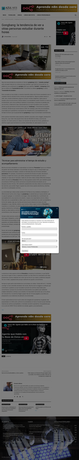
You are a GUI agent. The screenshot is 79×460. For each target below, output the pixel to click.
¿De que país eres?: (26, 238)
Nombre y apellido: (26, 226)
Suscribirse (25, 250)
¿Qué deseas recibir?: (27, 244)
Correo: (23, 232)
